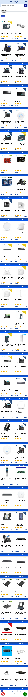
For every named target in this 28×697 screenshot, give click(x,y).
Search (3, 16)
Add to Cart (7, 41)
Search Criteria (4, 10)
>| (23, 691)
